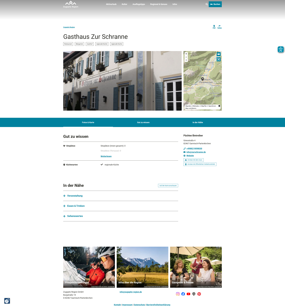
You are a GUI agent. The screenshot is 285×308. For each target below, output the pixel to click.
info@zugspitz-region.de (131, 292)
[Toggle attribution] (219, 106)
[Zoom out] (186, 57)
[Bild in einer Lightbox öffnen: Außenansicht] (122, 81)
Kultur (124, 4)
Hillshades (195, 106)
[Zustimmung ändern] (7, 301)
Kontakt (117, 305)
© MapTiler (203, 106)
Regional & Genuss (158, 4)
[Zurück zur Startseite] (70, 4)
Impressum (127, 305)
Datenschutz (139, 305)
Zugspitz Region (69, 27)
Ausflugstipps (139, 4)
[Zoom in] (186, 53)
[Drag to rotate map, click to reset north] (186, 60)
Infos (175, 4)
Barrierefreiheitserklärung (158, 305)
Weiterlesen (106, 156)
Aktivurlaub (111, 4)
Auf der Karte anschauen (168, 185)
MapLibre (188, 106)
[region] (202, 81)
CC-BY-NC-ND (111, 286)
